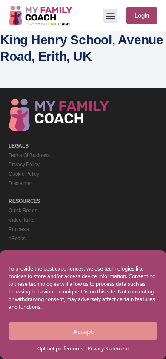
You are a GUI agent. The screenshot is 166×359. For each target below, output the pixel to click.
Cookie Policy (24, 174)
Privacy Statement (108, 348)
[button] (110, 16)
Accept (83, 331)
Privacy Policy (24, 165)
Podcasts (19, 229)
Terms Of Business (29, 155)
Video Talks (21, 220)
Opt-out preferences (60, 348)
